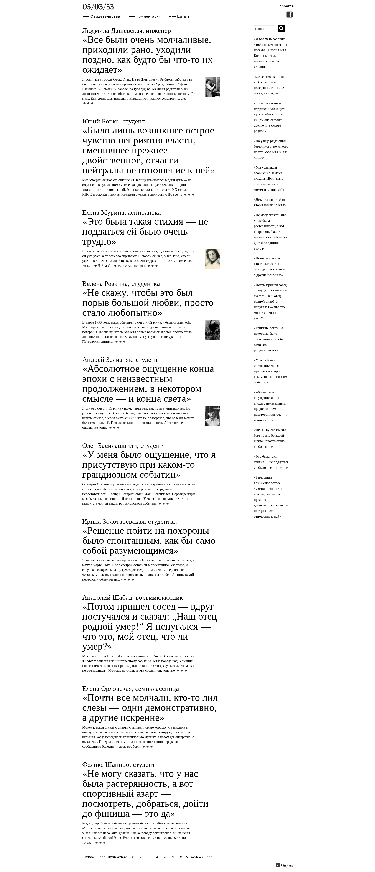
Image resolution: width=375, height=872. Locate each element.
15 (180, 856)
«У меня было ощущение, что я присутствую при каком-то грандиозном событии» (149, 460)
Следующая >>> (199, 856)
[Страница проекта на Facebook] (289, 16)
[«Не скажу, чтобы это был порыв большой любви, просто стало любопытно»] (212, 342)
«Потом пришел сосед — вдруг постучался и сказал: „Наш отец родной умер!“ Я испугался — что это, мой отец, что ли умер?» (149, 622)
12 (156, 856)
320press (287, 865)
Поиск (281, 28)
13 (164, 856)
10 (140, 856)
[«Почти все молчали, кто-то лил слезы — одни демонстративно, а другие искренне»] (147, 746)
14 (172, 856)
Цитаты (184, 16)
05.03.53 (98, 6)
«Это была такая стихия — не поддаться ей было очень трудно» (145, 227)
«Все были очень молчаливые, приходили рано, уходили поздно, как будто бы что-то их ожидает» (147, 51)
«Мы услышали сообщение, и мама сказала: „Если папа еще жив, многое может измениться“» (269, 178)
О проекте (285, 5)
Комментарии (149, 16)
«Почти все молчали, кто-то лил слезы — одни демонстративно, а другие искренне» (150, 704)
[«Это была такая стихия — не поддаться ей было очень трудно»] (212, 271)
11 (148, 856)
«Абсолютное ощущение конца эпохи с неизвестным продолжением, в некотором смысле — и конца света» (148, 380)
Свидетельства (105, 16)
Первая (90, 856)
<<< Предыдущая (114, 856)
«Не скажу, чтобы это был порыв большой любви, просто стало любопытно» (148, 299)
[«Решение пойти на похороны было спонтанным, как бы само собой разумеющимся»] (128, 579)
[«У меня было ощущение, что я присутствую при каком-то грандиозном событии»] (163, 503)
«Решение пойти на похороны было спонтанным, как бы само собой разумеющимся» (148, 536)
